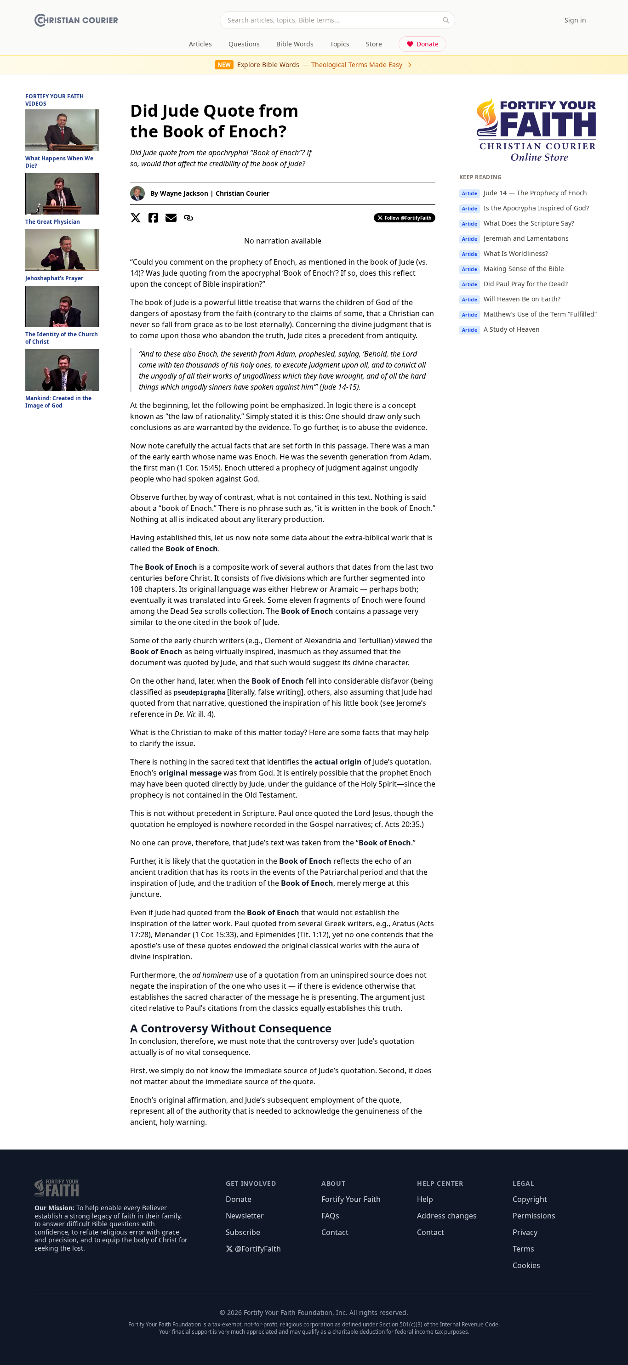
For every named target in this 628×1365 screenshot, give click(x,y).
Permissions (534, 1216)
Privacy (525, 1232)
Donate (428, 44)
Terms (523, 1249)
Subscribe (243, 1232)
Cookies (526, 1265)
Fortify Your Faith (351, 1199)
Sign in (575, 20)
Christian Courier (242, 193)
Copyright (530, 1199)
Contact (334, 1232)
